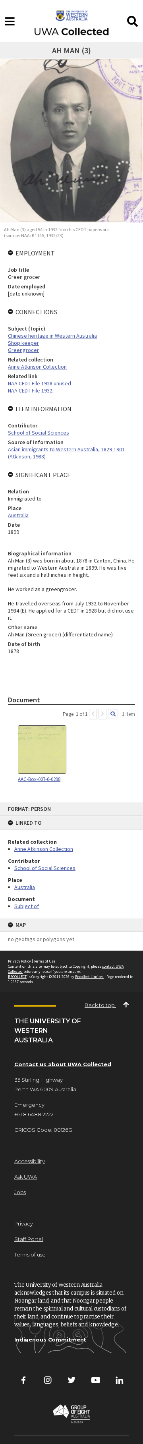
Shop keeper (23, 342)
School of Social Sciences (44, 868)
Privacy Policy (19, 961)
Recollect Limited (89, 976)
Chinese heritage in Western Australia (52, 335)
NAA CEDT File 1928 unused (39, 383)
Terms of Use (44, 961)
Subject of (26, 906)
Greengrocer (23, 350)
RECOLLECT (17, 976)
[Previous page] (93, 714)
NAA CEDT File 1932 (30, 390)
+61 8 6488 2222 (34, 1114)
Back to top (100, 1005)
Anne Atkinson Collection (43, 848)
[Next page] (102, 714)
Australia (24, 887)
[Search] (113, 714)
